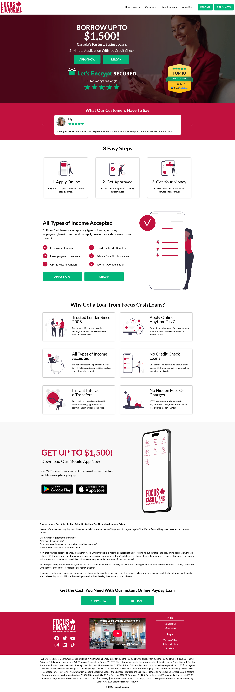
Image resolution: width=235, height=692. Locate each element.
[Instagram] (56, 645)
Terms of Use (170, 640)
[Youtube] (72, 638)
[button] (43, 125)
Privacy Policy (170, 644)
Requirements (169, 7)
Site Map (170, 648)
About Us (187, 7)
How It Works (132, 7)
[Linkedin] (64, 645)
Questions (150, 7)
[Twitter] (64, 638)
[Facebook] (56, 638)
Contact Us (170, 623)
